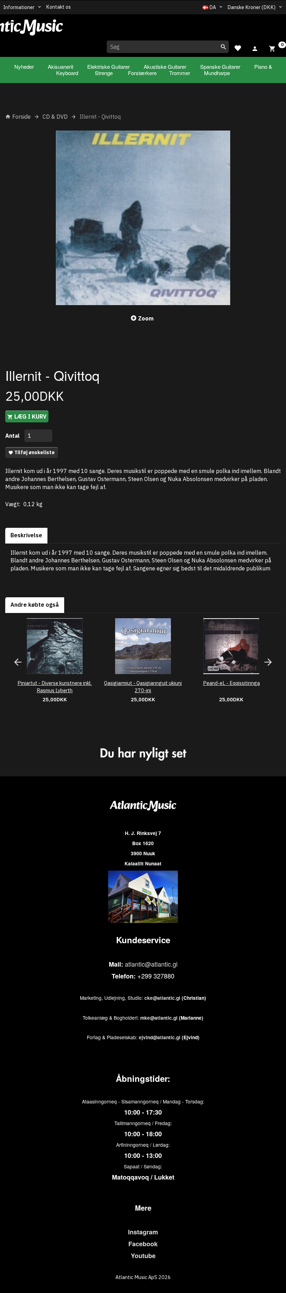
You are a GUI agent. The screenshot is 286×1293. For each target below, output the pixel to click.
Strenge (104, 72)
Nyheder (24, 66)
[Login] (255, 47)
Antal (13, 435)
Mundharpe (217, 72)
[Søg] (223, 46)
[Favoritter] (237, 47)
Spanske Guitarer (220, 66)
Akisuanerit (60, 66)
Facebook (143, 1243)
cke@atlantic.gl (162, 998)
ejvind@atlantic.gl (159, 1037)
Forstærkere (142, 72)
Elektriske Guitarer (108, 66)
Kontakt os (58, 6)
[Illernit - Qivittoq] (143, 218)
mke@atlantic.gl (159, 1017)
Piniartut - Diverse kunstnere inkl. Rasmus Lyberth (54, 687)
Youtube (143, 1255)
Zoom (145, 318)
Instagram (143, 1231)
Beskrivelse (26, 535)
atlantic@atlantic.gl (151, 963)
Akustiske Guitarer (165, 66)
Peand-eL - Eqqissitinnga (231, 683)
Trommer (179, 72)
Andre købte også (34, 604)
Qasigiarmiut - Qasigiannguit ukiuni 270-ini (143, 687)
